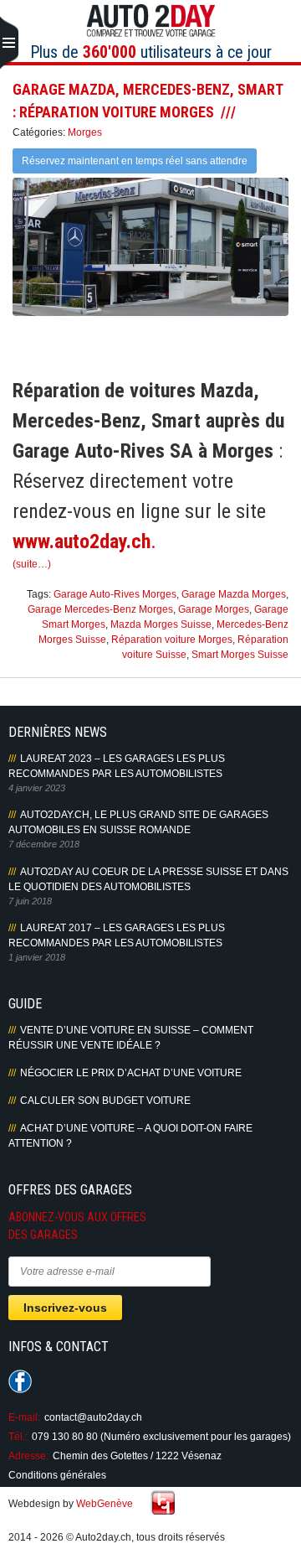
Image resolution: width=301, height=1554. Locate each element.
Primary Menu (9, 43)
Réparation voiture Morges (171, 639)
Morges (85, 132)
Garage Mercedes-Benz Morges (100, 609)
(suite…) (32, 564)
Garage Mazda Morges (233, 594)
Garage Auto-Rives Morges (115, 594)
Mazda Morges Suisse (161, 624)
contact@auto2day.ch (93, 1417)
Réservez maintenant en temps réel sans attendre (134, 161)
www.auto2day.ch (81, 541)
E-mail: (24, 1417)
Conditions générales (57, 1475)
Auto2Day (151, 21)
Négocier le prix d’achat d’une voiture (131, 1073)
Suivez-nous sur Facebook (20, 1381)
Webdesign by (70, 1504)
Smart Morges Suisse (239, 654)
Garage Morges (213, 609)
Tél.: (18, 1437)
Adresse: (28, 1456)
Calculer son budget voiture (105, 1100)
